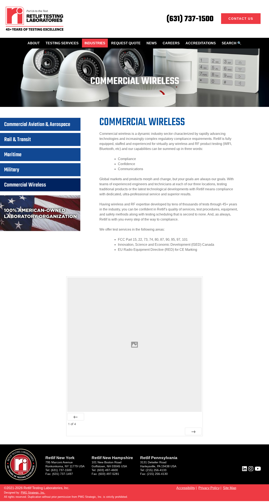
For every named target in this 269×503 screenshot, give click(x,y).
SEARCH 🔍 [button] (231, 43)
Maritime (12, 154)
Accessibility (185, 488)
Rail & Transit (17, 139)
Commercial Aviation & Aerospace (37, 124)
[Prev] (75, 416)
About (34, 43)
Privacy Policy (209, 488)
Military (11, 169)
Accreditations (201, 43)
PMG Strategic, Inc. (33, 492)
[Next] (193, 431)
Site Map (229, 488)
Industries (94, 43)
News (151, 43)
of (72, 424)
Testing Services (62, 43)
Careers (171, 43)
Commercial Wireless (25, 185)
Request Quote (126, 43)
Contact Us (240, 18)
